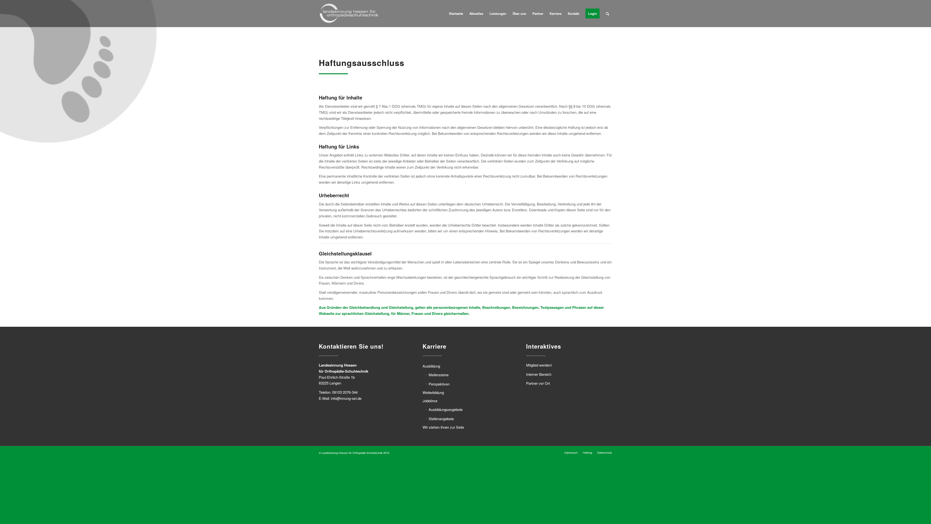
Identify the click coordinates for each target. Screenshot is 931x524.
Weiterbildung (433, 392)
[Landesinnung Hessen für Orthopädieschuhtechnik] (349, 13)
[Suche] (607, 13)
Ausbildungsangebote (446, 409)
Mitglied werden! (539, 365)
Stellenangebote (441, 418)
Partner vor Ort (538, 383)
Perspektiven (439, 383)
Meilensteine (439, 374)
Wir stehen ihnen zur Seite (443, 427)
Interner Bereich (538, 374)
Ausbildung (431, 365)
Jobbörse (430, 400)
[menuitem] (456, 13)
